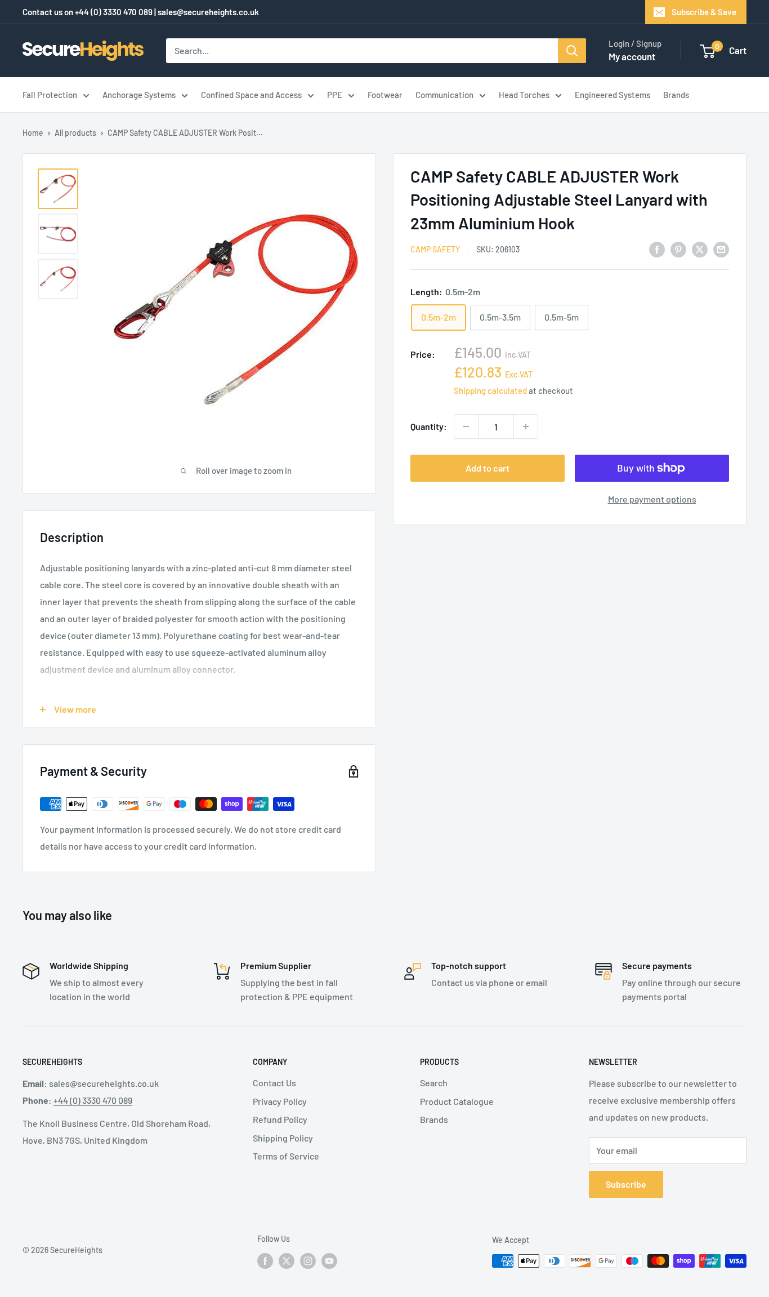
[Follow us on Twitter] (286, 1261)
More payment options (652, 499)
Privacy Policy (280, 1101)
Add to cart (487, 468)
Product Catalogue (457, 1101)
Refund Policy (280, 1119)
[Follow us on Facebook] (265, 1261)
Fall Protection (50, 95)
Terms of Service (286, 1156)
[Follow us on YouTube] (329, 1261)
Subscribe (626, 1184)
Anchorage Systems (139, 95)
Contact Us (274, 1082)
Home (33, 132)
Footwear (385, 95)
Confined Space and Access (251, 95)
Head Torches (524, 95)
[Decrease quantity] (466, 426)
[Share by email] (721, 248)
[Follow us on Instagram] (308, 1261)
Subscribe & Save (704, 12)
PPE (334, 95)
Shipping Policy (283, 1137)
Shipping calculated (490, 390)
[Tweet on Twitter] (700, 248)
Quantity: (428, 426)
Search (434, 1082)
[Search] (572, 50)
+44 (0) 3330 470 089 (114, 12)
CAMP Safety (435, 250)
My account (632, 56)
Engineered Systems (612, 95)
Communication (444, 95)
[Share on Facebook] (657, 248)
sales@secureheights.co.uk (208, 12)
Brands (676, 95)
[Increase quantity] (526, 426)
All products (75, 132)
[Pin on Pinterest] (678, 248)
